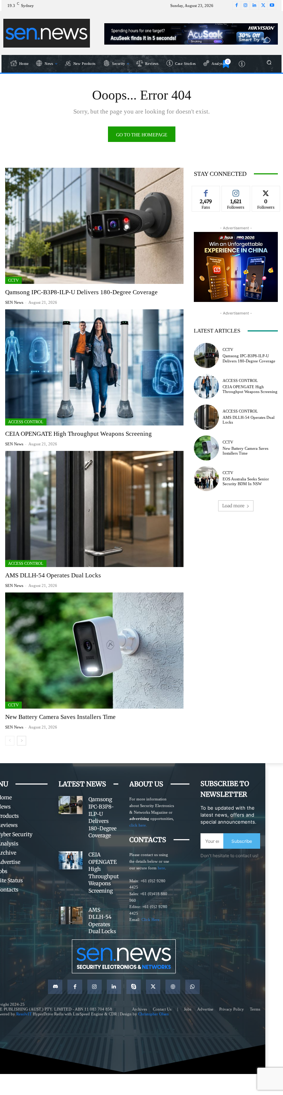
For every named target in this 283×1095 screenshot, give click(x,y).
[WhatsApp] (192, 987)
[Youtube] (272, 5)
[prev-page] (9, 740)
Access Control (25, 422)
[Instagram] (245, 5)
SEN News (14, 302)
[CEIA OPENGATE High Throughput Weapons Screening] (94, 367)
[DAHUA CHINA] (236, 267)
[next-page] (21, 740)
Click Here (151, 919)
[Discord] (55, 987)
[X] (263, 5)
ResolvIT (24, 1014)
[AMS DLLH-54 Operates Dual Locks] (94, 509)
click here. (138, 825)
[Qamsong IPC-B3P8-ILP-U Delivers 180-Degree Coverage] (94, 226)
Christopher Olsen (153, 1014)
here (161, 868)
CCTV (13, 280)
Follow (236, 191)
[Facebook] (236, 5)
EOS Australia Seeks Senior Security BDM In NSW (246, 481)
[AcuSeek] (191, 34)
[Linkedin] (254, 5)
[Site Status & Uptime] (242, 64)
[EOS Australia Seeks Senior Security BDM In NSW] (206, 478)
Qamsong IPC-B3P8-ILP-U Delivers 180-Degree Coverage (81, 292)
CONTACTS (147, 839)
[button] (269, 62)
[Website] (172, 987)
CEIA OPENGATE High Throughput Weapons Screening (78, 433)
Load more (233, 505)
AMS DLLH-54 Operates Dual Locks (53, 575)
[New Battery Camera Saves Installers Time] (94, 650)
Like (206, 191)
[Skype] (133, 987)
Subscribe (241, 841)
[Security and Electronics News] (46, 33)
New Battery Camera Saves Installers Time (60, 716)
